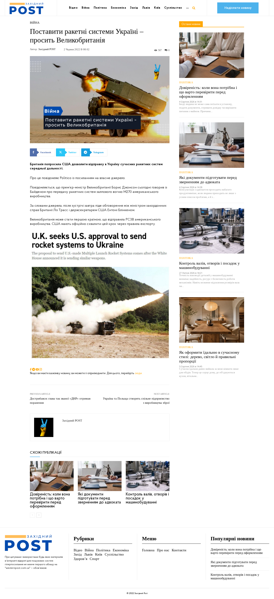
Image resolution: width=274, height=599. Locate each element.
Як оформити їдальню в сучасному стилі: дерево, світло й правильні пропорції (209, 356)
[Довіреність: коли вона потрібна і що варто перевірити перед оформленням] (52, 476)
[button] (194, 8)
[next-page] (38, 515)
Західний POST (47, 49)
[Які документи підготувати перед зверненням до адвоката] (100, 476)
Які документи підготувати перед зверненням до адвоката (99, 498)
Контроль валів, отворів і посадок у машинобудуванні (209, 265)
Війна (35, 22)
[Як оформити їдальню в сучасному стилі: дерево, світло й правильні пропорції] (211, 320)
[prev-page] (32, 515)
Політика (186, 82)
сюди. (138, 373)
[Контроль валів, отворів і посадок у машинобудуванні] (147, 476)
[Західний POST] (46, 427)
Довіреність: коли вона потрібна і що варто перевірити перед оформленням (50, 500)
